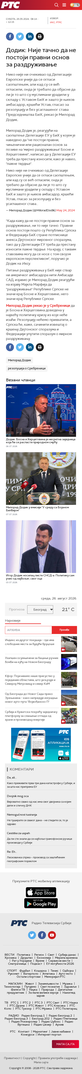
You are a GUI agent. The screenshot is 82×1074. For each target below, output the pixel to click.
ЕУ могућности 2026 (60, 963)
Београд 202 (41, 1018)
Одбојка (68, 970)
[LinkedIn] (30, 37)
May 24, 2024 (65, 210)
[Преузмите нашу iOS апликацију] (41, 892)
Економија (44, 957)
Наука (33, 989)
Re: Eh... (12, 851)
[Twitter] (20, 37)
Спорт (12, 970)
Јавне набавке (61, 1031)
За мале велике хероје (43, 992)
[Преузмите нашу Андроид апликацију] (41, 903)
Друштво (26, 957)
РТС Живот (36, 1005)
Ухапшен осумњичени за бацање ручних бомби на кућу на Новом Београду (31, 660)
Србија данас (67, 954)
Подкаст (36, 963)
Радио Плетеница (65, 1018)
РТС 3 (39, 1002)
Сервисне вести (59, 960)
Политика (23, 954)
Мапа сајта (65, 1044)
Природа (47, 989)
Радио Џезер (42, 1024)
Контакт (23, 1031)
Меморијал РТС (54, 976)
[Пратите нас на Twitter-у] (32, 935)
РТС (13, 1031)
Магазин (15, 983)
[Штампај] (40, 37)
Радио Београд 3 (16, 1018)
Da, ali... (12, 777)
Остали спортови (28, 976)
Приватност (12, 1058)
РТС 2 (27, 1002)
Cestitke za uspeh (18, 833)
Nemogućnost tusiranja (22, 814)
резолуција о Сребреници (27, 368)
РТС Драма (17, 1005)
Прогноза (16, 609)
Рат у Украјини (22, 960)
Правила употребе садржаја (57, 1058)
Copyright (29, 1058)
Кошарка (40, 970)
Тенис (55, 970)
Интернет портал (49, 1034)
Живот (29, 983)
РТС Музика (44, 1008)
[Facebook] (10, 37)
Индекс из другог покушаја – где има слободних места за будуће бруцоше (29, 642)
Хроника (11, 957)
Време (40, 960)
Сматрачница (17, 963)
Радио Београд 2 (60, 1015)
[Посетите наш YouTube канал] (52, 935)
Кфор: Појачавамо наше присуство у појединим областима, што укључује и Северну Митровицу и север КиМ (30, 679)
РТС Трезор (23, 1008)
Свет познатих (50, 986)
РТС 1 (15, 1002)
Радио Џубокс (51, 1021)
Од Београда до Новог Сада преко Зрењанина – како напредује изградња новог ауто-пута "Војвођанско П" (31, 697)
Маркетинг (40, 1031)
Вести (9, 954)
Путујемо (30, 986)
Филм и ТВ (18, 989)
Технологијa (12, 986)
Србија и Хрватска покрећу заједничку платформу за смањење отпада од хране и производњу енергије (31, 715)
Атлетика (48, 973)
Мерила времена (66, 957)
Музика (67, 983)
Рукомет (13, 973)
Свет (51, 954)
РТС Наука (70, 1002)
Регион (39, 954)
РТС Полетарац (66, 1008)
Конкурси (27, 1034)
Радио (14, 1015)
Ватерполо (30, 973)
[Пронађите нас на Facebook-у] (42, 935)
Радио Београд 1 (33, 1015)
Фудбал (25, 970)
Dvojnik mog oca (18, 796)
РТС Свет (53, 1002)
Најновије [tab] (12, 620)
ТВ (6, 1002)
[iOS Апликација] (41, 744)
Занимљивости (48, 983)
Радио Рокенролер (24, 1021)
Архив (59, 1024)
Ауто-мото (66, 973)
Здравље (70, 986)
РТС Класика (56, 1005)
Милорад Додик (19, 360)
